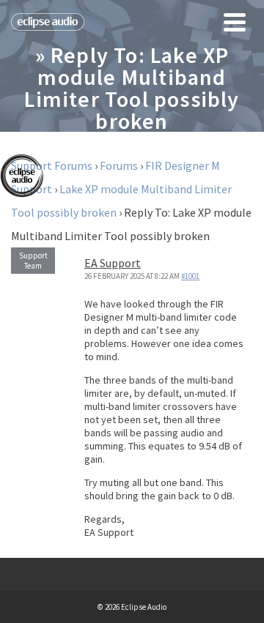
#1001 (190, 276)
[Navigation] (234, 22)
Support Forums (51, 165)
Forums (119, 165)
